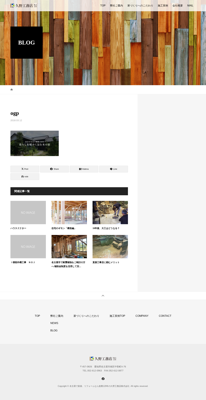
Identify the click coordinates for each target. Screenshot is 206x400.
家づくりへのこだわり (140, 5)
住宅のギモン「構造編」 (64, 228)
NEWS (54, 323)
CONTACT (165, 316)
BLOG (53, 330)
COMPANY (142, 316)
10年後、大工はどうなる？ (106, 228)
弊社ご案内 (116, 5)
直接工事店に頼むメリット (106, 262)
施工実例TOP (117, 316)
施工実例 (163, 5)
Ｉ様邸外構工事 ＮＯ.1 (22, 262)
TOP (103, 5)
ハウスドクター (18, 228)
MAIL (190, 5)
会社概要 (178, 5)
